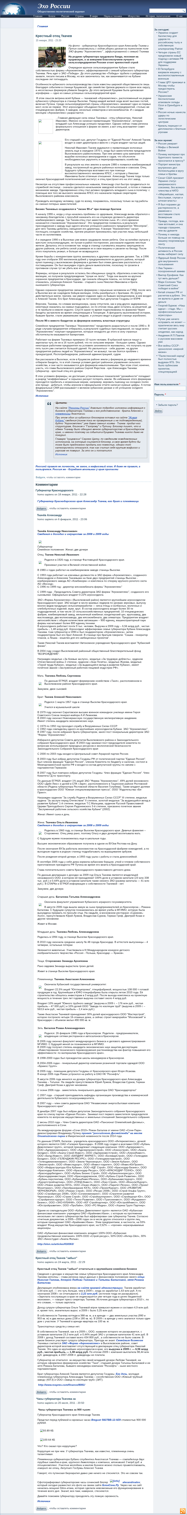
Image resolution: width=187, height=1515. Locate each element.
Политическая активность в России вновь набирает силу (170, 251)
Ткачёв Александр (49, 515)
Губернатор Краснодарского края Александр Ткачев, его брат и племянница (88, 501)
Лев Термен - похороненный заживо (171, 270)
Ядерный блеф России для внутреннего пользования (171, 261)
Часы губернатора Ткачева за (56, 1398)
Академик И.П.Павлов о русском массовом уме (171, 338)
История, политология (158, 16)
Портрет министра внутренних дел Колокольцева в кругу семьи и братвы (171, 169)
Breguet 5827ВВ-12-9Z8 (106, 1419)
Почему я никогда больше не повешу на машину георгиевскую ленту (171, 239)
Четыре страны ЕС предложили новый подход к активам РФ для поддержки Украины (170, 59)
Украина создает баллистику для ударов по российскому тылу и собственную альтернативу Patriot (170, 40)
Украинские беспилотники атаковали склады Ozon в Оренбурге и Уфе (170, 102)
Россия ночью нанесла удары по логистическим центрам (172, 117)
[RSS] (183, 1511)
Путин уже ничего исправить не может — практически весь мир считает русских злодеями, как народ (172, 325)
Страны (79, 16)
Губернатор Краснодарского (54, 490)
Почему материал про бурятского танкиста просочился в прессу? (171, 157)
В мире (94, 16)
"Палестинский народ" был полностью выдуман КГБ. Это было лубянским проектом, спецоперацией (171, 363)
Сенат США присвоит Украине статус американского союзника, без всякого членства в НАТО (171, 184)
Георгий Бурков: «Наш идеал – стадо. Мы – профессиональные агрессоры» (171, 310)
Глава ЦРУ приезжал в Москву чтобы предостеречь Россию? (171, 87)
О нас (179, 16)
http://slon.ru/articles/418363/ (55, 1244)
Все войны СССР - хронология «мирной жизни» (170, 348)
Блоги (52, 16)
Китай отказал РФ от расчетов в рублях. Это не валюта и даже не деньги (172, 297)
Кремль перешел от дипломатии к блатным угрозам (172, 128)
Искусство (134, 16)
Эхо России (54, 5)
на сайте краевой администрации (100, 1287)
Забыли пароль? (168, 404)
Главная (37, 16)
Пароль (160, 394)
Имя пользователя (167, 384)
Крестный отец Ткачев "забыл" (56, 1257)
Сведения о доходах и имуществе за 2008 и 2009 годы (73, 534)
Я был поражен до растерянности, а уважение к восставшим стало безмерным (169, 211)
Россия (65, 16)
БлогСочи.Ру (110, 1485)
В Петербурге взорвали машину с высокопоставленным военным (171, 73)
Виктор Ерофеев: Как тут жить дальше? (171, 277)
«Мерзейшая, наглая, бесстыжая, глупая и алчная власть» (171, 197)
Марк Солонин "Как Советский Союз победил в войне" (169, 285)
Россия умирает (167, 143)
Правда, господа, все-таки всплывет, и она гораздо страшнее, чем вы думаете (171, 226)
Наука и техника (113, 16)
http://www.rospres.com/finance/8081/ (61, 1384)
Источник (42, 395)
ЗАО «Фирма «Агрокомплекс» (81, 1343)
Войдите (40, 477)
